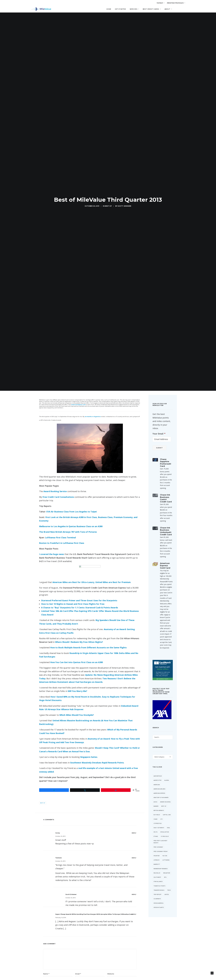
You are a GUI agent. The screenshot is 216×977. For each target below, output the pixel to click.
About (167, 9)
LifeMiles (156, 860)
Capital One (167, 815)
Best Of (108, 206)
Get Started (120, 9)
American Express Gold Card (165, 565)
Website (110, 974)
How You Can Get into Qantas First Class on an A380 (76, 662)
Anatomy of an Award (161, 797)
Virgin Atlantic (159, 907)
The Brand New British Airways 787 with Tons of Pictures (68, 532)
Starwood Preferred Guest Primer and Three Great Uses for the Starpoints (79, 600)
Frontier (157, 856)
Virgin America (158, 903)
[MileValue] (41, 9)
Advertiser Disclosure (175, 3)
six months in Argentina (93, 416)
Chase (155, 819)
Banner (156, 806)
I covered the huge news (51, 554)
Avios (155, 802)
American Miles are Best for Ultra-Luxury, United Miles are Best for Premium (91, 582)
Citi (161, 819)
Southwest (157, 877)
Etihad (156, 836)
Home (108, 9)
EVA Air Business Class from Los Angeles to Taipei (71, 511)
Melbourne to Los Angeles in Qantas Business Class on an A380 (70, 526)
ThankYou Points (159, 886)
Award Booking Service (55, 491)
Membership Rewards (161, 868)
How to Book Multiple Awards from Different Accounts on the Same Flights (88, 647)
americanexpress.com (78, 404)
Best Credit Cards (151, 9)
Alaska (166, 780)
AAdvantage (158, 776)
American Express (159, 793)
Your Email (159, 433)
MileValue (157, 873)
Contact (160, 3)
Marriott (157, 864)
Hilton (164, 856)
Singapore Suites (88, 757)
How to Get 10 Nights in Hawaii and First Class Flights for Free (72, 604)
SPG (165, 877)
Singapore (166, 873)
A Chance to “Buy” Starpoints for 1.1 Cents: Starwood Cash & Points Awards (79, 607)
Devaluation (164, 832)
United (166, 894)
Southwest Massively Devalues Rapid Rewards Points (97, 762)
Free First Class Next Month (160, 842)
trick (169, 890)
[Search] (183, 10)
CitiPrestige (158, 823)
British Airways (159, 810)
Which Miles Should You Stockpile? (76, 715)
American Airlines (159, 789)
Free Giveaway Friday (161, 851)
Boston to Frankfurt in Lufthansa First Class (61, 543)
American (157, 784)
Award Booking (165, 802)
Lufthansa (165, 860)
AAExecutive (157, 780)
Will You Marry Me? (77, 691)
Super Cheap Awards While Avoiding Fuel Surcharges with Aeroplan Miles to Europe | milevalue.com (93, 914)
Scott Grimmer (124, 206)
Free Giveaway (158, 847)
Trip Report (157, 894)
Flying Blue (165, 836)
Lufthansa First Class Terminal (60, 537)
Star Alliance (158, 881)
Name (46, 974)
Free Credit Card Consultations (58, 497)
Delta (155, 832)
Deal (168, 827)
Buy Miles (157, 815)
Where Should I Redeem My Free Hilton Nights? (79, 642)
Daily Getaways (159, 827)
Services (133, 9)
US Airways (157, 899)
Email (78, 974)
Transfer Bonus (159, 890)
